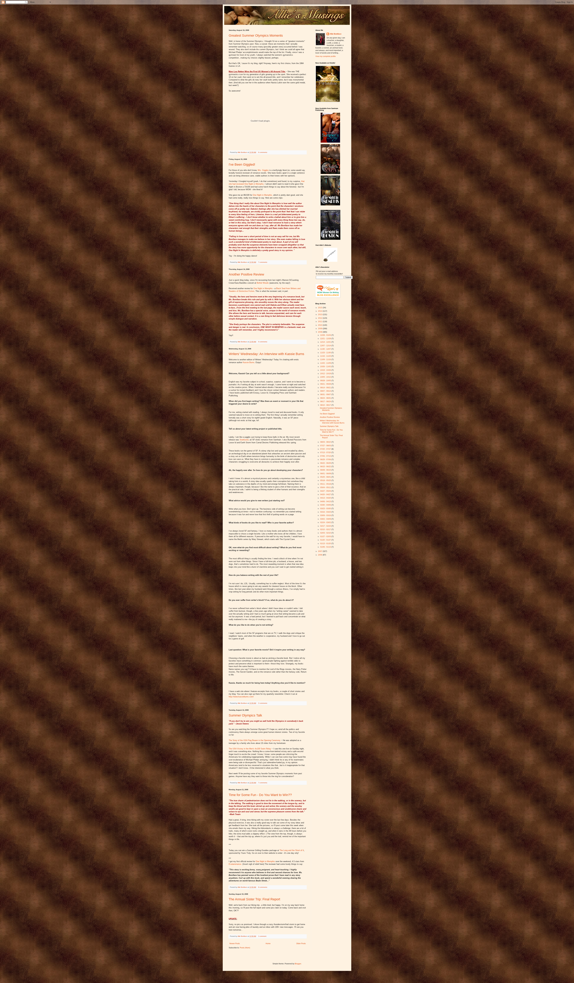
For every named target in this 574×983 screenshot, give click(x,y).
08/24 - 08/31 (325, 398)
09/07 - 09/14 (325, 391)
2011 (320, 321)
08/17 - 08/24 (325, 401)
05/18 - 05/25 (325, 480)
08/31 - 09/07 (325, 394)
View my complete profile (325, 56)
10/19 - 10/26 (325, 370)
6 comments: (263, 152)
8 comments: (263, 887)
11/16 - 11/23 (325, 356)
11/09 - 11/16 (325, 359)
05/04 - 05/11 (325, 487)
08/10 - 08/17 (325, 405)
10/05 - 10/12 (325, 377)
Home (268, 943)
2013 (320, 314)
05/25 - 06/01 (325, 477)
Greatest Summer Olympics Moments (256, 35)
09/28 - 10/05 (325, 381)
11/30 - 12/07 (325, 349)
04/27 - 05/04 (325, 491)
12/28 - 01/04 (325, 335)
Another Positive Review (246, 274)
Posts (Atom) (245, 948)
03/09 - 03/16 (325, 515)
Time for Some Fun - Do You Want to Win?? (260, 795)
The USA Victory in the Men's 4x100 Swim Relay (250, 749)
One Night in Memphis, (263, 195)
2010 (320, 325)
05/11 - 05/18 (325, 484)
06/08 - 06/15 (325, 470)
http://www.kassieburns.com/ (241, 697)
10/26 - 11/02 (325, 366)
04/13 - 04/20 (325, 498)
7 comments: (263, 262)
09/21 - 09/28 (325, 384)
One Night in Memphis (263, 288)
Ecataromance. (235, 864)
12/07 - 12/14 (325, 346)
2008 (320, 332)
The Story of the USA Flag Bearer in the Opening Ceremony (255, 740)
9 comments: (263, 342)
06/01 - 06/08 (325, 474)
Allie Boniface (335, 34)
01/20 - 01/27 (325, 540)
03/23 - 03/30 (325, 508)
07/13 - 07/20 (325, 452)
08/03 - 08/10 (325, 442)
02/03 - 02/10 (325, 533)
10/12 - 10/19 (325, 374)
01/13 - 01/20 (325, 543)
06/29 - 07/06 (325, 459)
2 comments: (263, 703)
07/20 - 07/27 (325, 449)
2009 (320, 329)
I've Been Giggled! (242, 164)
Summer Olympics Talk (245, 715)
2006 (320, 555)
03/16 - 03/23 (325, 512)
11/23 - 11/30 (325, 353)
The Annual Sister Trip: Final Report (254, 899)
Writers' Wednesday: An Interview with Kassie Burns (266, 354)
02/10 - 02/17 (325, 529)
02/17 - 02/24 (325, 526)
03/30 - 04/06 (325, 505)
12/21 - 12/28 (325, 339)
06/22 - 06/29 (325, 463)
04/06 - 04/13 (325, 501)
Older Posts (301, 943)
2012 (320, 318)
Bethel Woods (263, 283)
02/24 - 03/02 (325, 522)
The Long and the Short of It (292, 850)
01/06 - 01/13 (325, 547)
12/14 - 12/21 (325, 342)
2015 (320, 308)
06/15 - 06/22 (325, 466)
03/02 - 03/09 (325, 519)
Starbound (244, 440)
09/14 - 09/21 (325, 388)
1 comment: (262, 936)
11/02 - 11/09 (325, 363)
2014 (320, 311)
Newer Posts (234, 943)
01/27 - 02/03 (325, 536)
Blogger (298, 964)
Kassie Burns (248, 362)
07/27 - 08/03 (325, 446)
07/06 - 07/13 (325, 456)
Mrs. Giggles (263, 170)
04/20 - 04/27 (325, 494)
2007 (320, 551)
